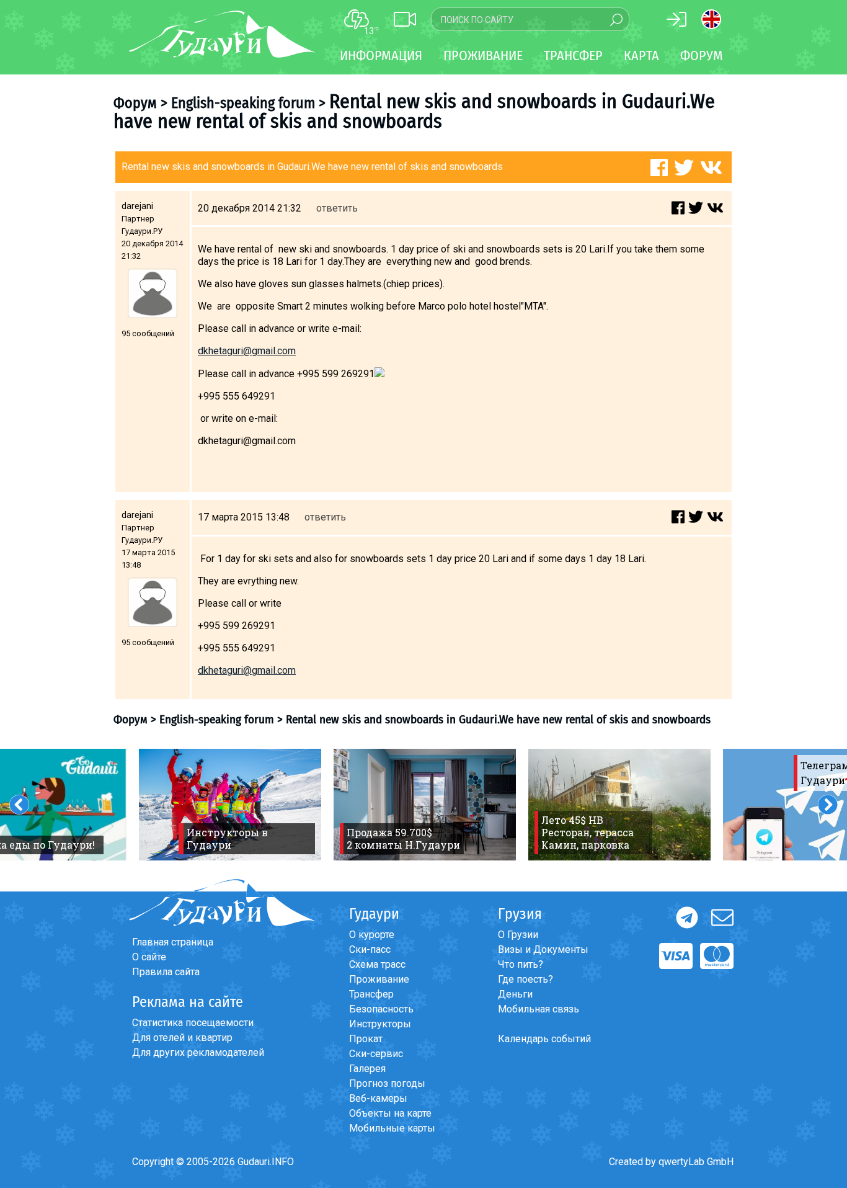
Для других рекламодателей (198, 1052)
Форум (701, 55)
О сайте (149, 957)
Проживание (379, 979)
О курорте (371, 934)
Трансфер (371, 994)
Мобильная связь (538, 1009)
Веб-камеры (378, 1098)
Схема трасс (377, 964)
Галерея (367, 1068)
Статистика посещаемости (193, 1023)
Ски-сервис (376, 1054)
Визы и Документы (543, 949)
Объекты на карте (390, 1113)
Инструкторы (380, 1024)
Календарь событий (544, 1039)
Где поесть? (525, 979)
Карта (641, 55)
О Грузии (518, 934)
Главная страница (172, 942)
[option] (230, 804)
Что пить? (520, 964)
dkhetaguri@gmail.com (247, 351)
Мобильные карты (392, 1128)
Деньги (515, 994)
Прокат (366, 1039)
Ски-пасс (370, 949)
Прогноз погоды (387, 1083)
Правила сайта (166, 972)
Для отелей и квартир (182, 1037)
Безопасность (381, 1009)
